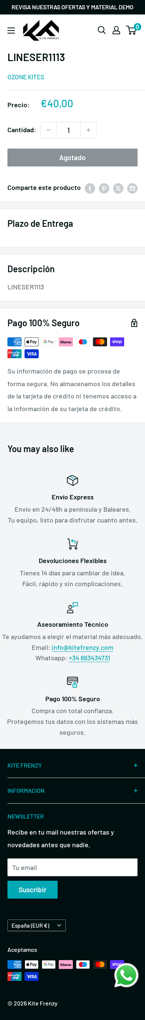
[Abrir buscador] (102, 30)
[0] (131, 30)
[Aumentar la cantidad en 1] (88, 130)
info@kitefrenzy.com (82, 647)
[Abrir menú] (11, 31)
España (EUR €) (30, 925)
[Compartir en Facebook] (90, 187)
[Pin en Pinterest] (104, 187)
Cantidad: (21, 129)
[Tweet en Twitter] (118, 187)
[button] (126, 975)
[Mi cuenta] (116, 30)
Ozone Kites (25, 76)
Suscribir (32, 889)
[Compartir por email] (132, 187)
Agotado (72, 157)
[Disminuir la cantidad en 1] (49, 130)
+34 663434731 (89, 658)
